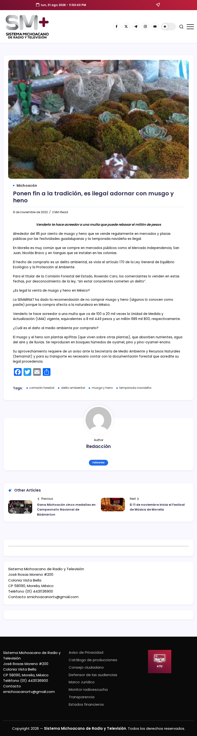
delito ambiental (73, 388)
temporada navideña (135, 388)
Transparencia (81, 696)
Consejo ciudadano (86, 667)
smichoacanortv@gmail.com (53, 596)
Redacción (98, 446)
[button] (168, 26)
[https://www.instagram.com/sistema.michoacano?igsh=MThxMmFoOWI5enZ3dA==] (145, 26)
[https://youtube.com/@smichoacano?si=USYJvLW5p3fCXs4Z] (155, 26)
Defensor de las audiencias (93, 674)
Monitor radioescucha (88, 689)
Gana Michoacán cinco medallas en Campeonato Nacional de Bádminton (66, 510)
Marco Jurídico (82, 682)
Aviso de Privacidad (86, 652)
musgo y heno (102, 388)
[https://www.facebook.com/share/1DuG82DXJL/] (116, 26)
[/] (126, 26)
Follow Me (98, 462)
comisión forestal (41, 388)
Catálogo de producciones (93, 659)
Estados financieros (86, 704)
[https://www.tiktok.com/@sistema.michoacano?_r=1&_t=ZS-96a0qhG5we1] (136, 26)
